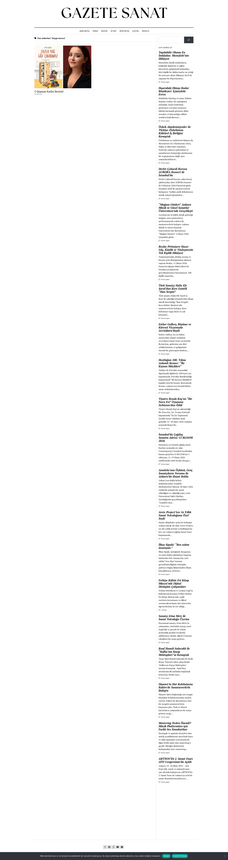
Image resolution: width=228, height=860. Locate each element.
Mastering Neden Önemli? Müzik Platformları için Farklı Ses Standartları (175, 726)
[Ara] (188, 40)
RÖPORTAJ (124, 31)
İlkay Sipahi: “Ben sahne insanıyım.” (174, 546)
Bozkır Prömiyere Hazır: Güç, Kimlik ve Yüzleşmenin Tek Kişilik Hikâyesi (176, 249)
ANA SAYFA (84, 31)
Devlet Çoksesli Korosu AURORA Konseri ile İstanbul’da (173, 172)
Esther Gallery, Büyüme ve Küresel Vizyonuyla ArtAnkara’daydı (175, 327)
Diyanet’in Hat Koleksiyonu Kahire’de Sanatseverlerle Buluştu (176, 687)
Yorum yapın (165, 82)
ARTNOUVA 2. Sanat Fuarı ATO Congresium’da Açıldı (176, 760)
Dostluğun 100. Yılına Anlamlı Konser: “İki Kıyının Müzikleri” (172, 363)
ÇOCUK (135, 31)
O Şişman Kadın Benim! (49, 91)
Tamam (166, 856)
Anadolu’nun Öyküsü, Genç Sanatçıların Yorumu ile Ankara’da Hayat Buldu (176, 473)
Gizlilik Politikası (180, 856)
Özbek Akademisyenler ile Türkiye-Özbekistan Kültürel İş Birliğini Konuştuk (175, 131)
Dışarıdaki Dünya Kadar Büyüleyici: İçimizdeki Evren (174, 91)
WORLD (145, 31)
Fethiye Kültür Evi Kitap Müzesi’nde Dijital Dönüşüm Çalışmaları (174, 583)
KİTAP (113, 31)
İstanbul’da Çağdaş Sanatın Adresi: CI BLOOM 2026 (176, 437)
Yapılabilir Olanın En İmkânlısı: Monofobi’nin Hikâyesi (174, 55)
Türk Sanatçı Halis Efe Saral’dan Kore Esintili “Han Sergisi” (173, 288)
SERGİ (95, 31)
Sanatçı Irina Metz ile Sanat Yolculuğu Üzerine (174, 617)
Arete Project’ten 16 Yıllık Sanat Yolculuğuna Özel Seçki (175, 515)
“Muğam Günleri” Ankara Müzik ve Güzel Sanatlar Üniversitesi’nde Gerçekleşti (176, 207)
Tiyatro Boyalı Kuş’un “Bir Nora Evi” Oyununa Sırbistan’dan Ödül (175, 402)
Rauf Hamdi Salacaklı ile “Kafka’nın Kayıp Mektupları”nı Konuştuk (174, 651)
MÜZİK (104, 31)
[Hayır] (224, 856)
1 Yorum (163, 610)
